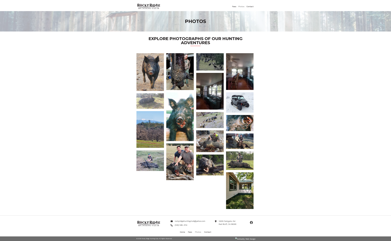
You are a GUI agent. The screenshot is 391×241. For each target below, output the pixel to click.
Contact (207, 232)
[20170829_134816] (240, 71)
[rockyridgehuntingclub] (180, 116)
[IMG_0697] (240, 141)
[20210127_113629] (240, 102)
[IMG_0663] (240, 123)
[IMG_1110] (210, 62)
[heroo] (150, 129)
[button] (251, 223)
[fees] (240, 160)
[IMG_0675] (210, 141)
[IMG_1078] (180, 71)
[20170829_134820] (210, 91)
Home (182, 232)
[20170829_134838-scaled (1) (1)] (240, 190)
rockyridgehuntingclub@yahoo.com (190, 221)
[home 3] (210, 165)
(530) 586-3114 (181, 225)
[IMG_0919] (180, 161)
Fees (190, 232)
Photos (198, 232)
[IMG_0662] (210, 120)
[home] (150, 72)
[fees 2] (150, 160)
